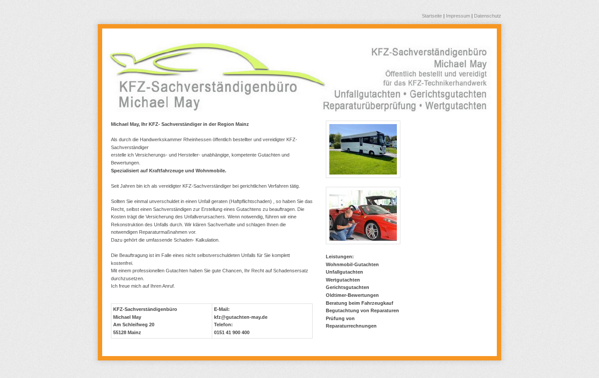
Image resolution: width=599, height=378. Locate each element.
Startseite (432, 15)
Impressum (458, 15)
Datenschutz (487, 15)
